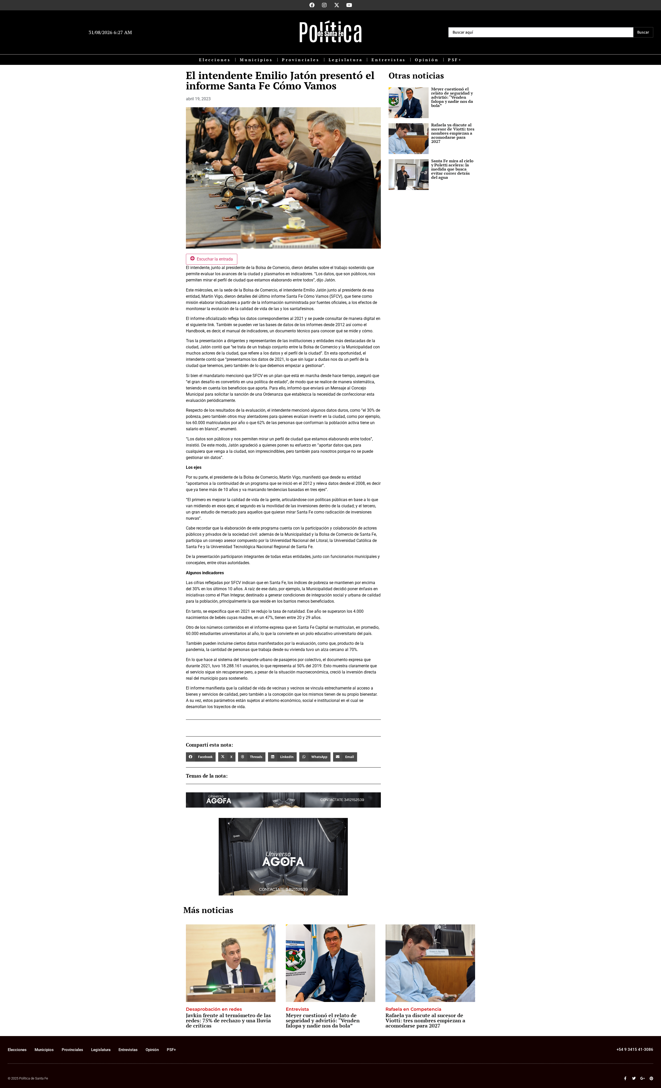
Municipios (256, 59)
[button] (201, 757)
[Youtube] (349, 5)
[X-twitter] (336, 5)
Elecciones (215, 59)
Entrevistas (389, 59)
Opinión (427, 59)
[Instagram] (324, 5)
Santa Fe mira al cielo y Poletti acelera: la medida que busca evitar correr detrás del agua (452, 169)
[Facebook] (311, 5)
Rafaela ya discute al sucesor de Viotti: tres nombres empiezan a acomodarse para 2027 (452, 133)
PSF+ (455, 59)
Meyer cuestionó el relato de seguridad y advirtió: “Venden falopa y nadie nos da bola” (452, 97)
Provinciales (301, 59)
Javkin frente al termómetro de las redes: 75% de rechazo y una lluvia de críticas (228, 1020)
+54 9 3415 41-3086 (635, 1049)
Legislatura (346, 59)
